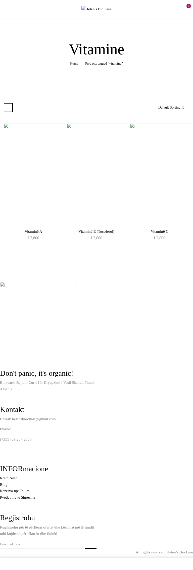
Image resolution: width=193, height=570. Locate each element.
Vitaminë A (33, 231)
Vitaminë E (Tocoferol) (96, 231)
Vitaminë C (159, 231)
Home (74, 63)
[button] (185, 9)
